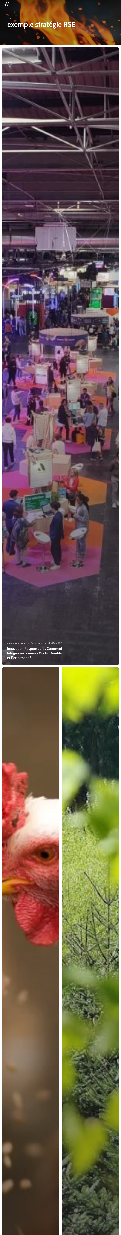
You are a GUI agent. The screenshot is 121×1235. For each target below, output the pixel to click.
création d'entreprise (18, 643)
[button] (115, 3)
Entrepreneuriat (38, 643)
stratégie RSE (55, 643)
